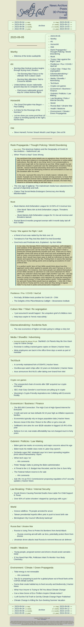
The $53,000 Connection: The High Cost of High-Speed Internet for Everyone (42, 408)
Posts (63, 8)
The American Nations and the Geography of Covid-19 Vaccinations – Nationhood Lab (41, 150)
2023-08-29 (19, 24)
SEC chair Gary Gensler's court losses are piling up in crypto (39, 390)
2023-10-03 (64, 27)
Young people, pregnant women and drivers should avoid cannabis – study (43, 553)
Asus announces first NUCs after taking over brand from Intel (39, 371)
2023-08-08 (19, 27)
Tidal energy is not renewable (26, 572)
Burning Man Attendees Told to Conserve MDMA (30, 80)
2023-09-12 (64, 24)
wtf (65, 15)
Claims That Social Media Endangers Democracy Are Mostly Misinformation (39, 192)
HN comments (23, 461)
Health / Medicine (57, 109)
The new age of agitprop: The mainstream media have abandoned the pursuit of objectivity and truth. (43, 187)
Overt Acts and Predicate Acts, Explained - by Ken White (37, 242)
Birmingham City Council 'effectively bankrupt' (33, 518)
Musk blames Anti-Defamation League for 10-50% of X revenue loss (42, 206)
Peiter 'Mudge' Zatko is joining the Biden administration (37, 465)
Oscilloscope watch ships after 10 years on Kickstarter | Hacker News (43, 368)
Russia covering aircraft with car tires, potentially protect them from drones (45, 535)
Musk (52, 56)
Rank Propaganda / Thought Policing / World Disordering (60, 52)
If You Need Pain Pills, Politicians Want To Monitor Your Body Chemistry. (39, 558)
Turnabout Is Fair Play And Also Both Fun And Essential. (37, 239)
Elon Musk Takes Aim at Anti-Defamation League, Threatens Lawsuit (42, 211)
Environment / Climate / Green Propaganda (60, 112)
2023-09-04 (19, 22)
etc (51, 41)
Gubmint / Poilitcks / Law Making (60, 94)
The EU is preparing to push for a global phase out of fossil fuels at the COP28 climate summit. (43, 580)
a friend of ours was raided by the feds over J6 (33, 235)
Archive (42, 26)
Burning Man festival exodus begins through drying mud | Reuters (29, 69)
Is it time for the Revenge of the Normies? (27, 111)
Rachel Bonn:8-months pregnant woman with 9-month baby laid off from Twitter (42, 222)
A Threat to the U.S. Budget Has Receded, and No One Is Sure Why (42, 468)
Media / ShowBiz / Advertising (57, 79)
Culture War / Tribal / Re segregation (60, 70)
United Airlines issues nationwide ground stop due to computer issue (28, 86)
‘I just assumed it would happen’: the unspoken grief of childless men (43, 313)
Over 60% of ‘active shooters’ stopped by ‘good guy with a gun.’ (40, 499)
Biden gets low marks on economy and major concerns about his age (43, 445)
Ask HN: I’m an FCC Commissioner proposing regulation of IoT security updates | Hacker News (44, 480)
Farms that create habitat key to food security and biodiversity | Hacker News (43, 585)
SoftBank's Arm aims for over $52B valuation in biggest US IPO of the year (43, 426)
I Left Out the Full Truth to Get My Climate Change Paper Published (42, 597)
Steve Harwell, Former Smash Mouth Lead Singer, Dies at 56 (39, 132)
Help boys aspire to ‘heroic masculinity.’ (30, 317)
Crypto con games (58, 86)
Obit (52, 47)
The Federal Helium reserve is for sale (30, 472)
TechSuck (54, 83)
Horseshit (54, 44)
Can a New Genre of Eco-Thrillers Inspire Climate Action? (38, 593)
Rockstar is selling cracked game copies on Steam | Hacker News (42, 347)
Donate (63, 17)
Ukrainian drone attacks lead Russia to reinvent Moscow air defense (43, 540)
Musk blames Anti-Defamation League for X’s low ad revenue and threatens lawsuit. (44, 216)
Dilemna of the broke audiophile (27, 56)
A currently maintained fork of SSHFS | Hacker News (36, 364)
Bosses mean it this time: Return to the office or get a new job (39, 422)
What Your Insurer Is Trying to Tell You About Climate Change (40, 590)
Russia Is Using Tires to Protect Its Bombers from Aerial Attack (40, 531)
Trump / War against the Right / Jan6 (60, 60)
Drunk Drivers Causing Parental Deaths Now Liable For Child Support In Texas (43, 494)
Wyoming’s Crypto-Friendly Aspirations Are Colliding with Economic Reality (42, 394)
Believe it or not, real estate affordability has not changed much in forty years (43, 432)
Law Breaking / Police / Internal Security (60, 99)
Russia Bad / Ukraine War (61, 106)
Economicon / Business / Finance (60, 90)
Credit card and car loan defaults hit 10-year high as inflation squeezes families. (44, 414)
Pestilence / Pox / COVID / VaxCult (61, 65)
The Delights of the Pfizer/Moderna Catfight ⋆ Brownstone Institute (42, 301)
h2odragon (43, 619)
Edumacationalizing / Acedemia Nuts (59, 75)
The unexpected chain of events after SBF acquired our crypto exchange (40, 385)
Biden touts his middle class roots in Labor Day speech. (37, 449)
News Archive (58, 5)
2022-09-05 (19, 29)
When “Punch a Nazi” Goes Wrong (28, 155)
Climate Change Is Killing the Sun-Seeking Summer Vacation (39, 600)
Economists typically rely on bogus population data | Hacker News (42, 418)
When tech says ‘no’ (22, 458)
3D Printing (60, 12)
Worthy (53, 39)
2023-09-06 (64, 22)
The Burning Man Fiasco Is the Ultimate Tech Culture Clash (30, 75)
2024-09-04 (64, 29)
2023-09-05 (55, 36)
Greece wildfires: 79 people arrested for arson (33, 511)
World (52, 103)
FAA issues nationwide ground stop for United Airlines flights (30, 91)
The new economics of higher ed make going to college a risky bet (42, 329)
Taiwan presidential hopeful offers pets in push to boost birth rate (41, 514)
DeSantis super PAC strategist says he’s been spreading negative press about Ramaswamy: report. (41, 453)
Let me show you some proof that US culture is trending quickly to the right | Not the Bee (30, 118)
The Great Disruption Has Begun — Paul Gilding (29, 105)
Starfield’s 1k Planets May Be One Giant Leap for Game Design (43, 342)
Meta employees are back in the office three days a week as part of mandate (42, 351)
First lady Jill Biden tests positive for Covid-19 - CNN (36, 297)
